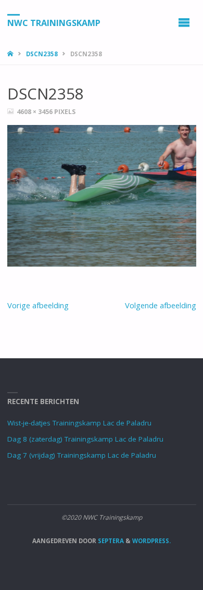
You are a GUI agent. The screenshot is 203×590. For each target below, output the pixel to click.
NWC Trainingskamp (53, 22)
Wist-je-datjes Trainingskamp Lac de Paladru (79, 423)
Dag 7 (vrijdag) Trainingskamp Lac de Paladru (81, 455)
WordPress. (151, 541)
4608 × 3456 (35, 111)
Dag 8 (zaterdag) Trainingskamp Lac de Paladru (85, 439)
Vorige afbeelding (38, 305)
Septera (110, 541)
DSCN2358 (42, 54)
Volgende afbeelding (160, 305)
